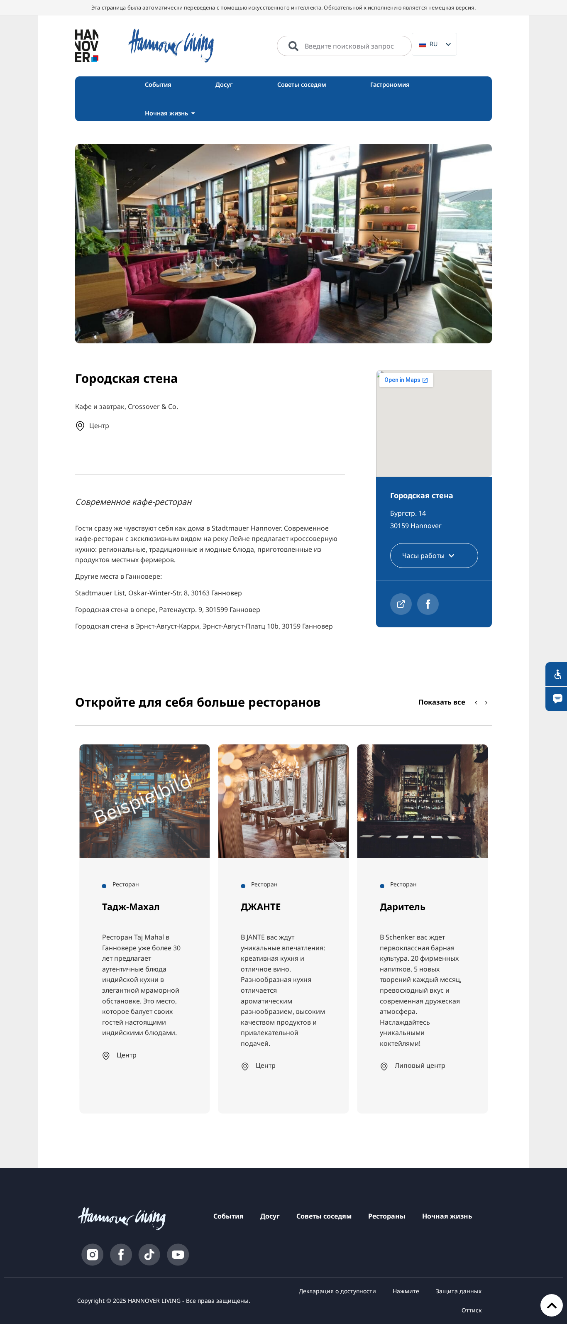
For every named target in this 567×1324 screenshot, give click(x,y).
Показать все (441, 702)
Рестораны (387, 1216)
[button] (486, 702)
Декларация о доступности (337, 1291)
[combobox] (344, 46)
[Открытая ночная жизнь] (193, 113)
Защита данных (458, 1291)
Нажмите (406, 1291)
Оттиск (471, 1310)
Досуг (270, 1216)
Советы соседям (324, 1216)
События (228, 1216)
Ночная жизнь (447, 1216)
